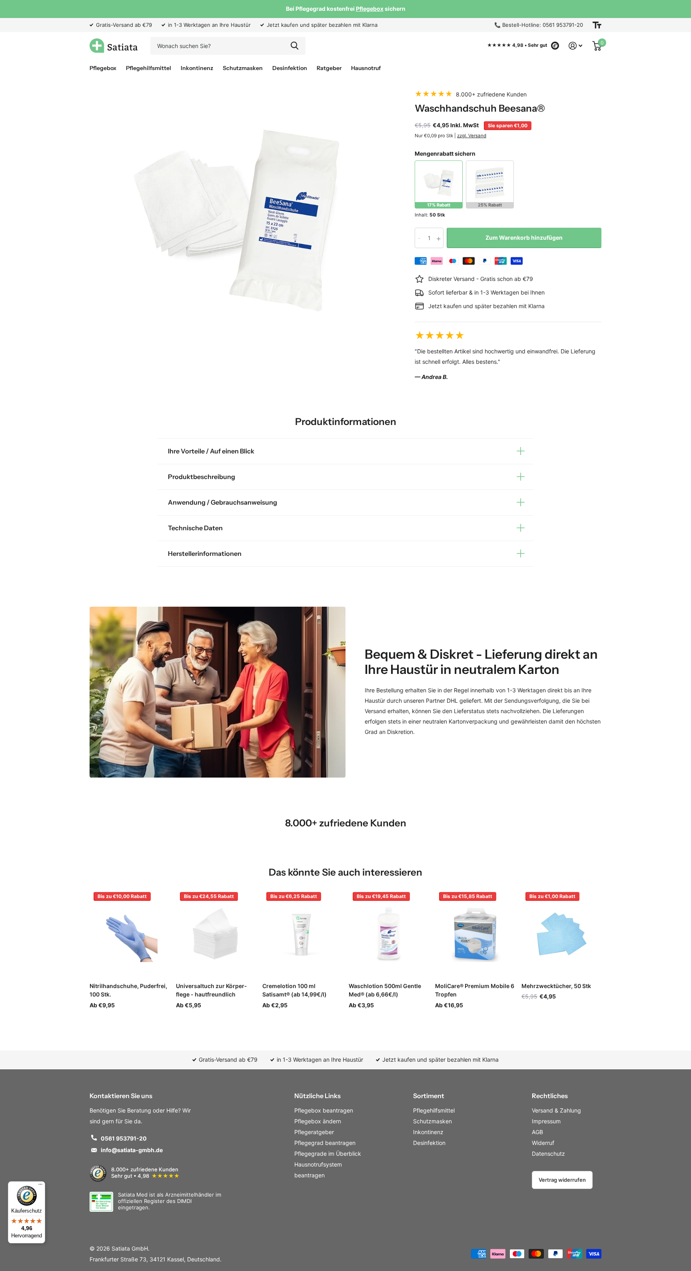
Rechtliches (550, 1096)
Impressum (546, 1121)
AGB (537, 1132)
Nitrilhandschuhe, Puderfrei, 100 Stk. (128, 990)
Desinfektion (289, 68)
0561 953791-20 (124, 1138)
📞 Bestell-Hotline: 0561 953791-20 (538, 25)
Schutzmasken (243, 68)
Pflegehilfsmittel (148, 68)
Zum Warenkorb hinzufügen (524, 237)
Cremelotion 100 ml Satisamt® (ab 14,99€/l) (294, 990)
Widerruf (543, 1142)
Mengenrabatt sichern (445, 153)
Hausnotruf (366, 68)
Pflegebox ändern (317, 1121)
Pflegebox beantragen (323, 1110)
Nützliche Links (317, 1096)
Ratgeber (329, 68)
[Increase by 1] (440, 238)
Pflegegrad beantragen (324, 1142)
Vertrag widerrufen (562, 1180)
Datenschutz (548, 1153)
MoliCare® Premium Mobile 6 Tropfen (474, 990)
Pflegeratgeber (314, 1132)
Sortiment (428, 1096)
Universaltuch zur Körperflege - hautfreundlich (211, 990)
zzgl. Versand (471, 135)
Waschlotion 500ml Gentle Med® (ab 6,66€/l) (385, 990)
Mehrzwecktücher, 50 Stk (556, 985)
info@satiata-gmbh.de (132, 1150)
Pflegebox (103, 68)
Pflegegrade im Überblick (327, 1153)
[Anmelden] (576, 46)
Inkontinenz (197, 68)
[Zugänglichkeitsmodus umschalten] (597, 25)
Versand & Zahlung (556, 1110)
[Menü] (40, 1186)
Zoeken (295, 46)
